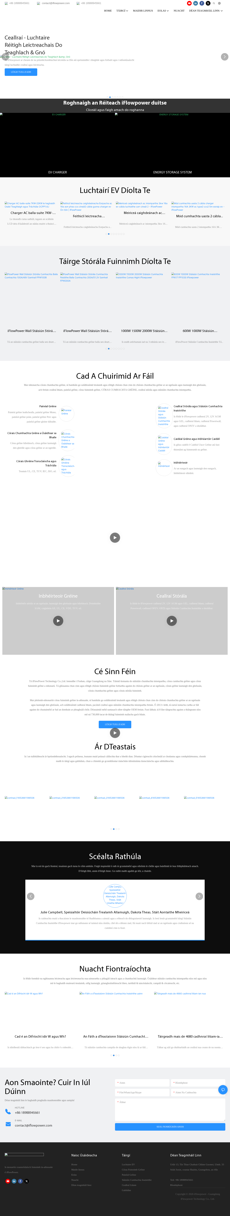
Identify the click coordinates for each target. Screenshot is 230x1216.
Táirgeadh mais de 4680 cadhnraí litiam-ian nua (190, 1037)
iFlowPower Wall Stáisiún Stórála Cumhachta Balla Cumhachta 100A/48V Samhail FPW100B (31, 331)
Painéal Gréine (47, 406)
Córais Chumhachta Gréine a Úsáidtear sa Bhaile (31, 435)
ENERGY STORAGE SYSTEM (172, 172)
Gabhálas (126, 1190)
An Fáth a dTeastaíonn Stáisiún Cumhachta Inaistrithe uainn (115, 1037)
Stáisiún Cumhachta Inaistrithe (137, 1180)
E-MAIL (18, 1120)
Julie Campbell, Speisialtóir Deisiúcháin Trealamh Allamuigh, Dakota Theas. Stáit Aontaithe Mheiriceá (115, 912)
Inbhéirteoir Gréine (58, 596)
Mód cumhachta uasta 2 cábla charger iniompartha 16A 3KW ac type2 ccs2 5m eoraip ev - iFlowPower (198, 217)
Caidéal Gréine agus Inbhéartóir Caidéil (197, 439)
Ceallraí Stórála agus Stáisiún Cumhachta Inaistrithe (198, 408)
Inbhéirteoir (181, 463)
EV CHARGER (57, 172)
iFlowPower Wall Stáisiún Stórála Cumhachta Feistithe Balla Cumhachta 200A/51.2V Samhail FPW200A (87, 331)
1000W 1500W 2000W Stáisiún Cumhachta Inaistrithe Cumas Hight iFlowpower (143, 331)
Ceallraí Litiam (129, 1185)
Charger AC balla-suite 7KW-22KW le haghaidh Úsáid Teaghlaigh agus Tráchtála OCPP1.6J (31, 213)
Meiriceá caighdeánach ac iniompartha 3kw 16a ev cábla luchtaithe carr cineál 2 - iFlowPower (143, 213)
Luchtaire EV (128, 1164)
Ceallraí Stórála (172, 596)
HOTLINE (19, 1107)
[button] (107, 97)
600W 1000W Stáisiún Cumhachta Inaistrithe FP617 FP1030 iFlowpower (198, 331)
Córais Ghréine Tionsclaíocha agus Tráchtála (36, 463)
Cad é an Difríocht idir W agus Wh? (40, 1037)
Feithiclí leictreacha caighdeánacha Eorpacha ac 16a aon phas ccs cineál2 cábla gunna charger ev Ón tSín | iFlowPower (87, 217)
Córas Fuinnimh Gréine (133, 1169)
